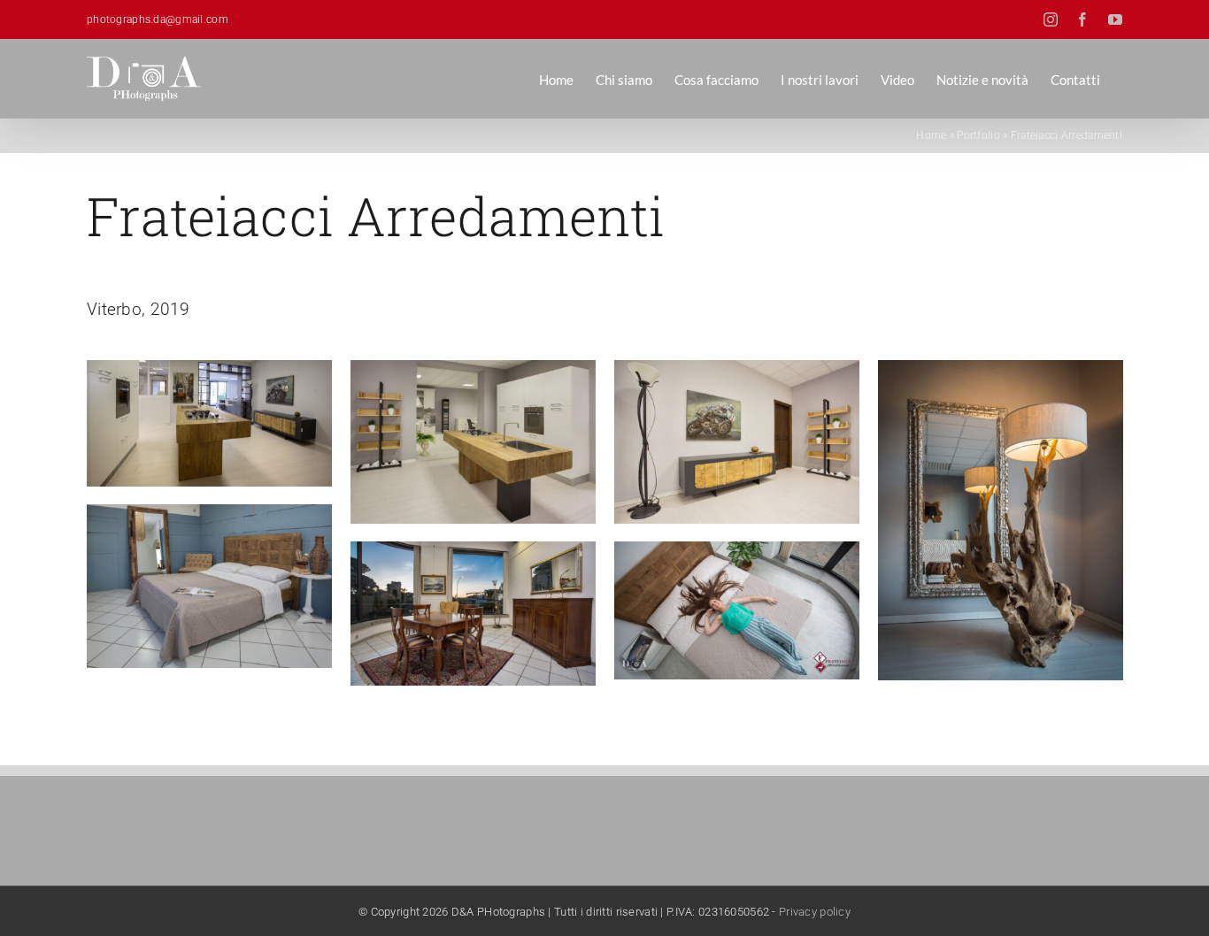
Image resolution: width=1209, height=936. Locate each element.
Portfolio (978, 135)
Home (931, 135)
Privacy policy (815, 911)
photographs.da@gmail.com (157, 19)
